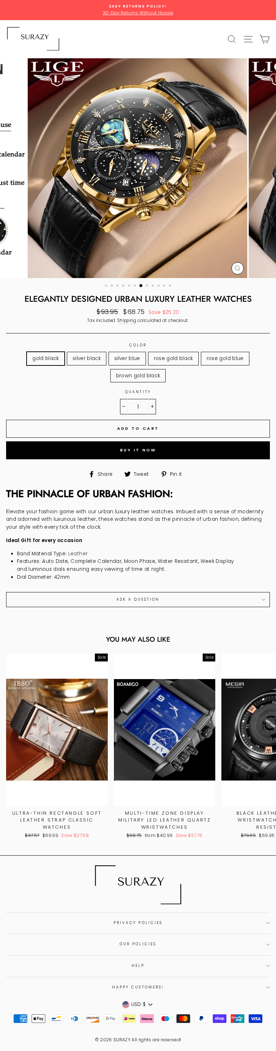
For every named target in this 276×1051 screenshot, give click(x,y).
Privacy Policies (138, 922)
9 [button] (153, 286)
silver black (87, 358)
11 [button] (165, 286)
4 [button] (124, 286)
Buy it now (138, 450)
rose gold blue (225, 358)
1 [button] (107, 286)
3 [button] (118, 286)
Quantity (138, 392)
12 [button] (170, 286)
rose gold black (173, 358)
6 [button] (135, 286)
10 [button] (159, 286)
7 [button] (141, 286)
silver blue (127, 358)
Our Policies (138, 944)
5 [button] (130, 286)
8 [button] (148, 286)
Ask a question (138, 599)
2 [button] (112, 286)
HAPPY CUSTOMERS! (138, 987)
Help (138, 965)
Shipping (127, 320)
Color (138, 345)
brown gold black (138, 375)
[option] (138, 10)
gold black (45, 358)
